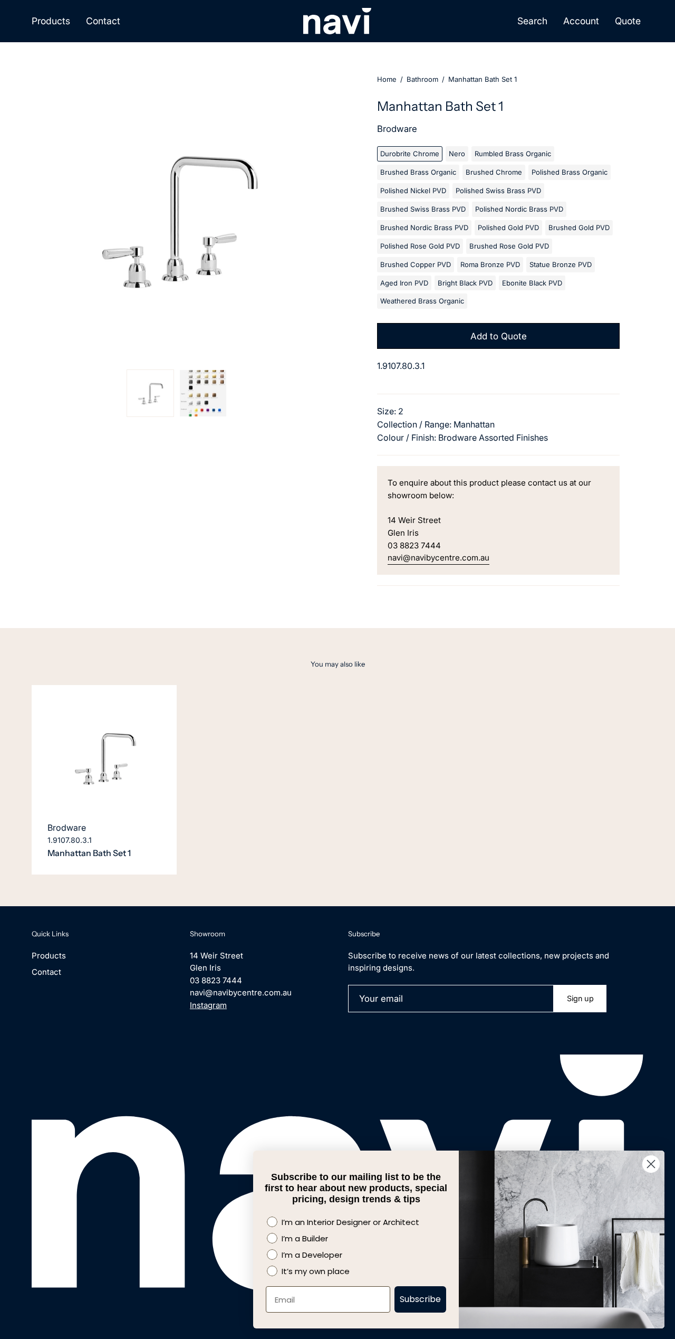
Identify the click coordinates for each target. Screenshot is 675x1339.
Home (387, 79)
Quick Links (50, 933)
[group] (337, 780)
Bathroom (422, 79)
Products (49, 956)
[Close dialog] (651, 1164)
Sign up (580, 998)
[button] (532, 21)
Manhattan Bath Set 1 (89, 853)
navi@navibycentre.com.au (438, 558)
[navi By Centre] (337, 21)
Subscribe (420, 1299)
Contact (46, 972)
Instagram (208, 1005)
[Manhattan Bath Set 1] (150, 393)
